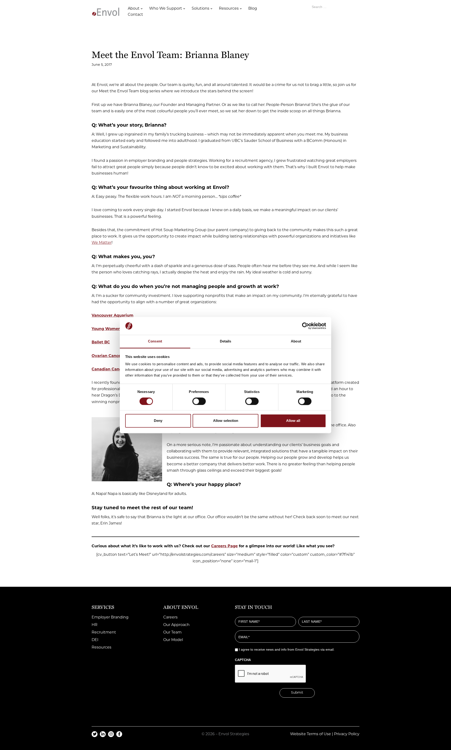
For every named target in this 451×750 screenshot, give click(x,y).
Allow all (293, 421)
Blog (252, 9)
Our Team (172, 632)
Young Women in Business (118, 329)
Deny (158, 421)
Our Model (173, 640)
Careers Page (224, 546)
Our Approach (176, 625)
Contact (135, 15)
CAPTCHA (243, 660)
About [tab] (296, 341)
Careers (170, 617)
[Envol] (106, 11)
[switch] (199, 401)
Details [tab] (225, 341)
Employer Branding (110, 617)
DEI (95, 640)
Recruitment (104, 632)
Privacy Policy (346, 734)
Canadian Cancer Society (116, 369)
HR (94, 625)
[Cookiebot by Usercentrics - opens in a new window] (305, 325)
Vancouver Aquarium (112, 316)
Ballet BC (101, 342)
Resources (101, 647)
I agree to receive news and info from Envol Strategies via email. (286, 649)
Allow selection (225, 421)
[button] (142, 9)
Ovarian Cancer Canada (115, 356)
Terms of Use (319, 734)
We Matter (102, 243)
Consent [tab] (155, 341)
